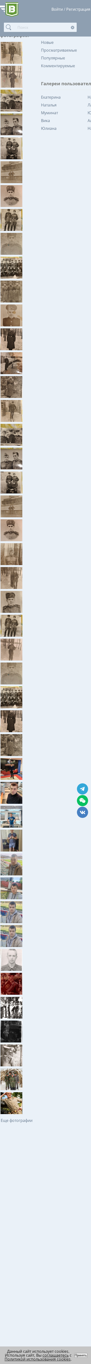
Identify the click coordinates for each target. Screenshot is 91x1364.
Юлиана (49, 128)
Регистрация (78, 9)
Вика (45, 120)
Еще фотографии (17, 1120)
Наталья (49, 105)
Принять (81, 1355)
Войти (57, 9)
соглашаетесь (55, 1355)
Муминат (49, 112)
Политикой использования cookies (38, 1359)
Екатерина (51, 97)
